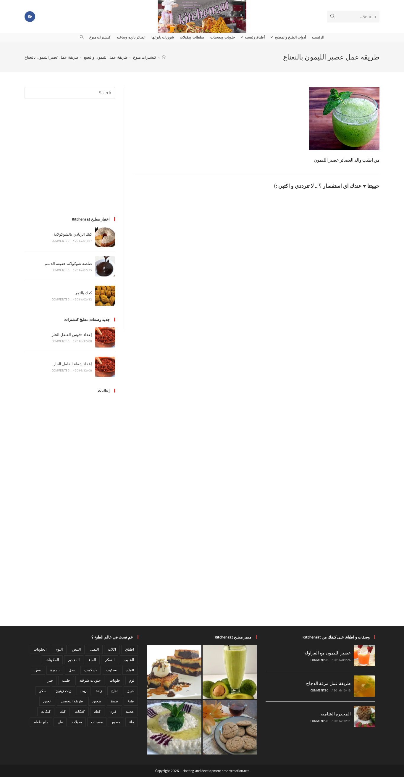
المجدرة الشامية (336, 714)
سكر (42, 690)
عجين (47, 701)
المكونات (52, 659)
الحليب (129, 659)
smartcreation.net (235, 770)
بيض (38, 670)
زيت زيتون (63, 690)
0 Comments (61, 241)
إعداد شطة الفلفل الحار (73, 363)
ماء (131, 721)
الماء (92, 659)
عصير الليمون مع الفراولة (327, 653)
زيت (83, 690)
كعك (97, 711)
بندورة (54, 670)
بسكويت (90, 670)
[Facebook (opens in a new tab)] (30, 16)
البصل (94, 649)
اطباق (129, 649)
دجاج (114, 690)
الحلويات (40, 649)
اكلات (112, 649)
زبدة (99, 690)
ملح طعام (41, 721)
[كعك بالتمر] (105, 296)
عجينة (129, 711)
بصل (72, 670)
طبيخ (114, 701)
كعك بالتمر (83, 292)
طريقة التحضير (72, 701)
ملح (60, 721)
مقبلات (77, 721)
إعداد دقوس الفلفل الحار (72, 334)
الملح (130, 670)
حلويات (115, 680)
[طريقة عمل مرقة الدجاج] (364, 686)
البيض (76, 649)
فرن (113, 711)
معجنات (97, 721)
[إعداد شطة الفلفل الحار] (105, 367)
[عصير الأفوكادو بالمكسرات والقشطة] (230, 672)
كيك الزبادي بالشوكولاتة (73, 234)
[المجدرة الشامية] (364, 716)
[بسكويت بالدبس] (230, 727)
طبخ (130, 701)
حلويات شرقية (89, 680)
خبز (50, 680)
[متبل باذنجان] (174, 727)
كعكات (80, 711)
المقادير (74, 659)
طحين (96, 701)
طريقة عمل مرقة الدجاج (328, 683)
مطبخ (116, 721)
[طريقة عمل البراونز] (174, 672)
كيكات (46, 711)
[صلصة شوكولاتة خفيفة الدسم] (105, 266)
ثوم (131, 680)
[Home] (164, 57)
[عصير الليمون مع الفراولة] (364, 655)
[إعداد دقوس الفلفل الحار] (105, 337)
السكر (109, 659)
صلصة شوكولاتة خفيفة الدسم (68, 263)
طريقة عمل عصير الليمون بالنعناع (51, 57)
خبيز (130, 690)
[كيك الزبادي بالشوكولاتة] (105, 237)
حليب (66, 680)
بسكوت (111, 670)
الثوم (59, 649)
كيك (63, 711)
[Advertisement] (70, 161)
